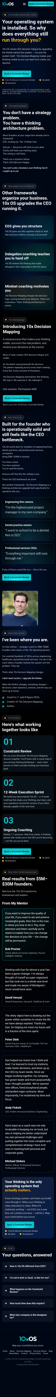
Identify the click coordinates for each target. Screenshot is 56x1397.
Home (5, 1351)
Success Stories (40, 1351)
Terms (45, 1353)
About (12, 1351)
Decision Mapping (24, 1351)
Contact (24, 1353)
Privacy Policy (35, 1353)
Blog (50, 1351)
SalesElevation (33, 1364)
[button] (24, 4)
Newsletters (14, 1353)
